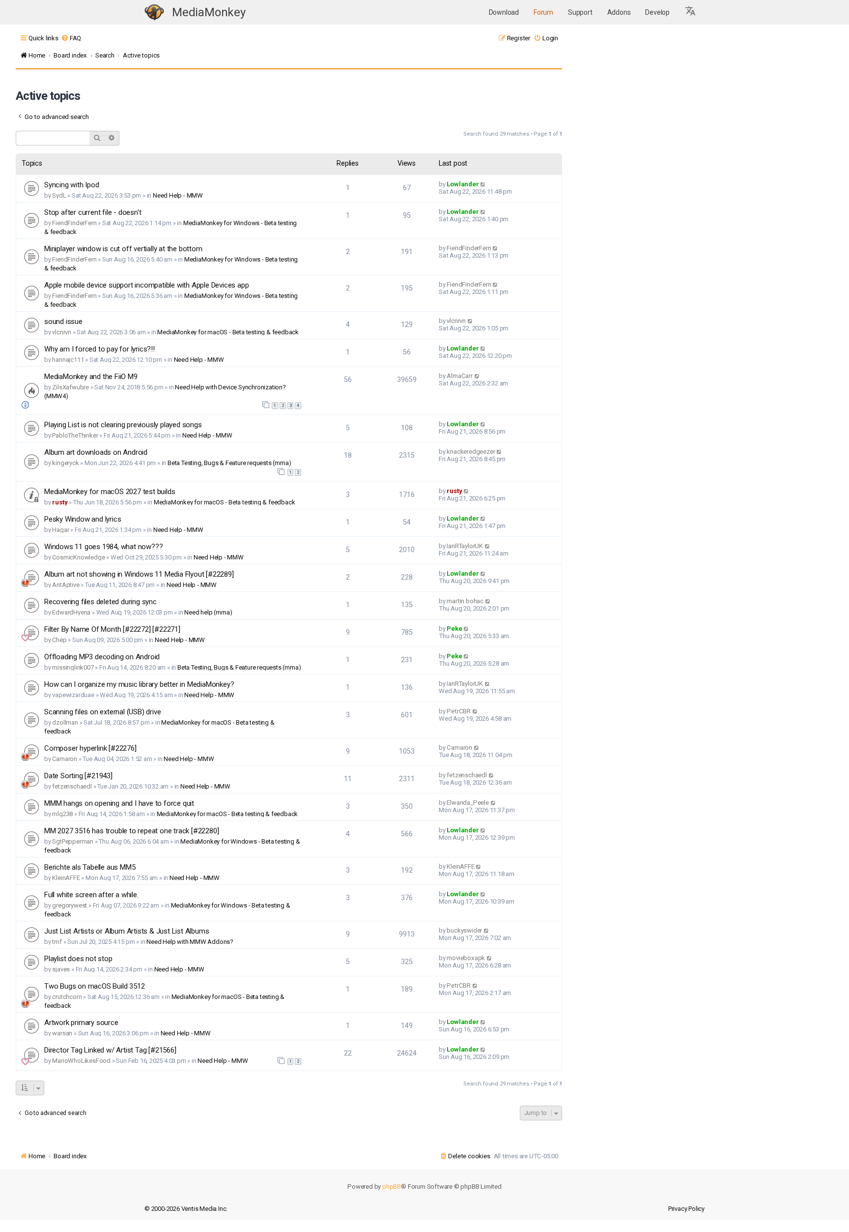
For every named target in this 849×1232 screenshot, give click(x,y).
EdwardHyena (71, 612)
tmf (56, 941)
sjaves (61, 969)
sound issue (63, 321)
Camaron (64, 759)
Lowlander (463, 184)
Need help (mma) (208, 612)
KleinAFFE (66, 877)
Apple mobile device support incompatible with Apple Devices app (146, 285)
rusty (59, 502)
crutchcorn (67, 996)
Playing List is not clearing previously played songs (123, 424)
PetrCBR (459, 711)
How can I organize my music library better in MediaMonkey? (139, 684)
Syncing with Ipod (71, 184)
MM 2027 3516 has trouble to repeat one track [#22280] (131, 830)
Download (504, 12)
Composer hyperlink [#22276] (90, 748)
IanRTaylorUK (465, 546)
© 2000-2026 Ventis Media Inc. (185, 1208)
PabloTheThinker (75, 435)
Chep (59, 640)
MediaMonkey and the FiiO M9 (91, 376)
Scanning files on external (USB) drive (102, 711)
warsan (62, 1033)
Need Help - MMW (178, 195)
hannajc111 (68, 359)
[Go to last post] (483, 184)
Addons (619, 12)
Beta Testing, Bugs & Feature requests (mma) (229, 463)
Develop (657, 12)
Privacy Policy (686, 1208)
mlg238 (62, 814)
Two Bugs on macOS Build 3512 (94, 986)
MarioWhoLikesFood (81, 1060)
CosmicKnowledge (78, 557)
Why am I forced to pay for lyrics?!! (99, 349)
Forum (543, 12)
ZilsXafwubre (70, 387)
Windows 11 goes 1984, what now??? (103, 546)
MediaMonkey (209, 12)
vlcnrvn (61, 332)
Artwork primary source (81, 1022)
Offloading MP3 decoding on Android (102, 656)
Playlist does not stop (78, 958)
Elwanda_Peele (467, 802)
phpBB (391, 1186)
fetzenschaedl (71, 786)
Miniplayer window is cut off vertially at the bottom (123, 248)
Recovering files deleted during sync (100, 601)
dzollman (65, 722)
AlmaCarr (459, 376)
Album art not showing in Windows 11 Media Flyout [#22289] (139, 574)
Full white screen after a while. (91, 894)
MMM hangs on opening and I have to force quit (119, 803)
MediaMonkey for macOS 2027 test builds (109, 491)
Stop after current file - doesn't (92, 212)
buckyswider (464, 930)
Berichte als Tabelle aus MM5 (89, 867)
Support (580, 12)
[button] (691, 12)
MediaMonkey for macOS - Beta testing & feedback (228, 332)
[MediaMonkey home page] (154, 12)
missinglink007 (72, 667)
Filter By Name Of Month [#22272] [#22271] (112, 629)
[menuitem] (71, 38)
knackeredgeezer (471, 451)
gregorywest (69, 905)
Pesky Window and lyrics (82, 519)
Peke (454, 628)
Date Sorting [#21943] (78, 775)
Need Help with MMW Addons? (189, 941)
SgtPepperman (72, 841)
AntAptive (65, 584)
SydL (59, 195)
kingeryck (65, 463)
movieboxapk (466, 958)
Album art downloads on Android (95, 452)
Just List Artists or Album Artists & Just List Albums (126, 931)
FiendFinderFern (74, 223)
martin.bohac (465, 601)
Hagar (60, 529)
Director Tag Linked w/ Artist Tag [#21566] (110, 1050)
